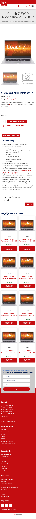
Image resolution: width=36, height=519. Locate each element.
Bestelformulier (16, 174)
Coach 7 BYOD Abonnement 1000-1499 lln (27, 278)
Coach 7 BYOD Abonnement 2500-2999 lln (9, 241)
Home (3, 21)
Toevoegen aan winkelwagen (17, 121)
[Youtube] (10, 505)
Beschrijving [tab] (6, 135)
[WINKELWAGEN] (26, 5)
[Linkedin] (6, 505)
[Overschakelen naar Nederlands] (29, 6)
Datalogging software (10, 21)
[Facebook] (2, 505)
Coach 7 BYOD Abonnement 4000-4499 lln (27, 315)
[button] (32, 6)
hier (10, 104)
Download (29, 204)
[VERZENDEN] (16, 389)
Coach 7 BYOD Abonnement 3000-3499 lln (27, 241)
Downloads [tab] (15, 135)
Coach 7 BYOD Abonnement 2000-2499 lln (27, 353)
